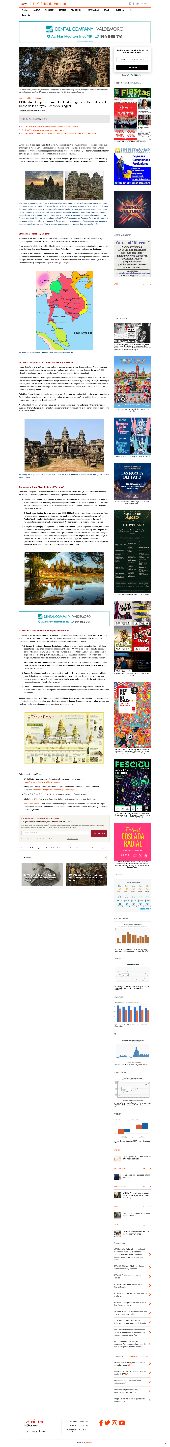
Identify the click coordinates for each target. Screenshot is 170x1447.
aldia (29, 98)
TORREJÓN (49, 10)
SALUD (107, 10)
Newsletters (83, 1430)
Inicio (26, 10)
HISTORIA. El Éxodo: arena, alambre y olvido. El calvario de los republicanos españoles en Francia (58, 133)
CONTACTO (72, 1426)
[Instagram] (130, 3)
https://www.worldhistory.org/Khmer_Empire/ (42, 782)
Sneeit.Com (89, 1442)
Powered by (126, 75)
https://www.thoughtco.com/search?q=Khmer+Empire (54, 790)
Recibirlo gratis (99, 833)
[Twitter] (137, 3)
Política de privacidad (72, 839)
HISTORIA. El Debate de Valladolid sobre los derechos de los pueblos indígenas (39, 878)
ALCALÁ (36, 10)
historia (38, 98)
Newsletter (26, 15)
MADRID (62, 10)
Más (132, 10)
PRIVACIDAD (72, 1421)
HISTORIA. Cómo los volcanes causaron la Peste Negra (42, 130)
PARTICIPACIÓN (72, 1431)
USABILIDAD (83, 1421)
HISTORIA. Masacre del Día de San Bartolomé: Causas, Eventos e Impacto (49, 126)
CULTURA (120, 10)
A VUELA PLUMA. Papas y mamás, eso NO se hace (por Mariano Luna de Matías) (136, 1195)
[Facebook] (134, 3)
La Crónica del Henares (49, 4)
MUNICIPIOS (76, 10)
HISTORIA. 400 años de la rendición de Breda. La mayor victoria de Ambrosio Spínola (86, 878)
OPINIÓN (117, 1150)
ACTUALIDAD (93, 10)
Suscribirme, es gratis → (100, 848)
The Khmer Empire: (31, 804)
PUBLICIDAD (83, 1426)
